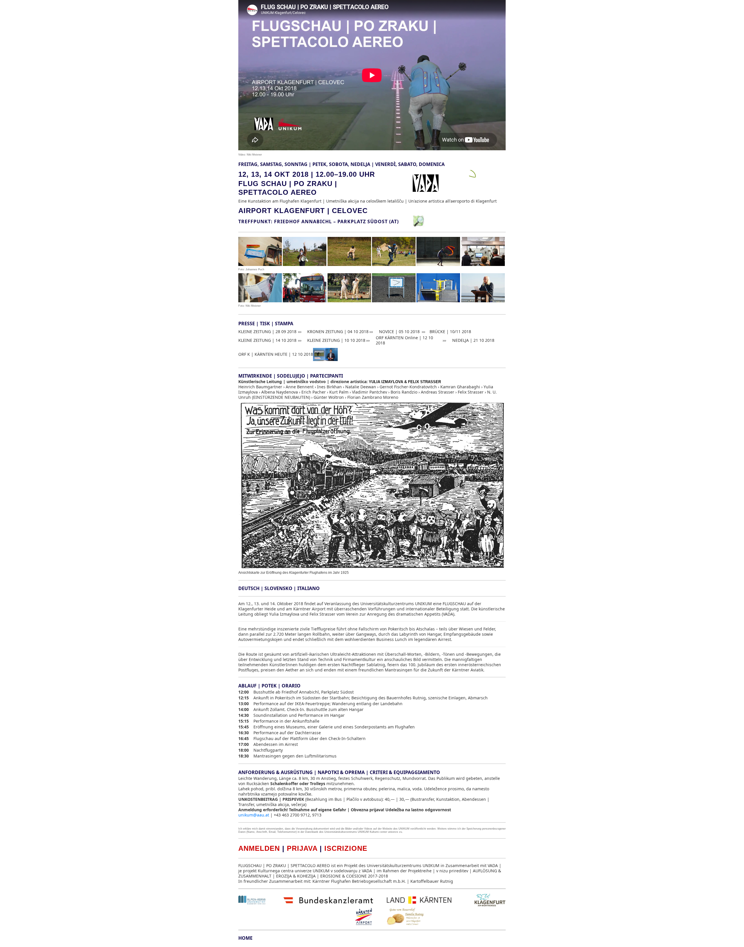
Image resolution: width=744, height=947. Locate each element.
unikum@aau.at (253, 815)
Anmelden (259, 848)
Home (245, 938)
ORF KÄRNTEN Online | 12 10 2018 (404, 340)
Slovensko (278, 588)
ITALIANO (308, 588)
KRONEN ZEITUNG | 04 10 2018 (338, 331)
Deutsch (249, 588)
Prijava (302, 848)
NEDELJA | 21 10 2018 (473, 340)
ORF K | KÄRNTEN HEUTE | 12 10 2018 (275, 354)
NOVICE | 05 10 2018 (399, 331)
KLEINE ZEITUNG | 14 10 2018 (267, 340)
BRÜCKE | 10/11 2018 (450, 331)
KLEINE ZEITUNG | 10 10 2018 (336, 340)
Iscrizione (345, 848)
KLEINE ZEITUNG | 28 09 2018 (267, 331)
